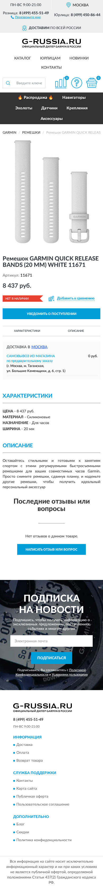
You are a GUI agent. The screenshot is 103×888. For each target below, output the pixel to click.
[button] (26, 16)
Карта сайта (26, 789)
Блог (20, 824)
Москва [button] (39, 347)
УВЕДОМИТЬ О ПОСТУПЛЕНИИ (51, 313)
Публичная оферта (32, 796)
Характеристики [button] (27, 330)
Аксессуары (52, 119)
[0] (91, 82)
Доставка (24, 745)
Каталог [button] (22, 58)
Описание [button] (76, 330)
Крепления (77, 108)
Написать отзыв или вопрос (51, 549)
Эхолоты (23, 108)
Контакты (51, 67)
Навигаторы (74, 98)
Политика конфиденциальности (44, 840)
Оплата (22, 753)
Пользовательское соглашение (42, 804)
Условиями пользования (70, 674)
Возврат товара (29, 761)
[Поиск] (8, 83)
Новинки (79, 58)
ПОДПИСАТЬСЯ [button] (51, 658)
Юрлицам (50, 58)
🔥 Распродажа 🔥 (35, 98)
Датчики (49, 108)
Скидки (22, 832)
